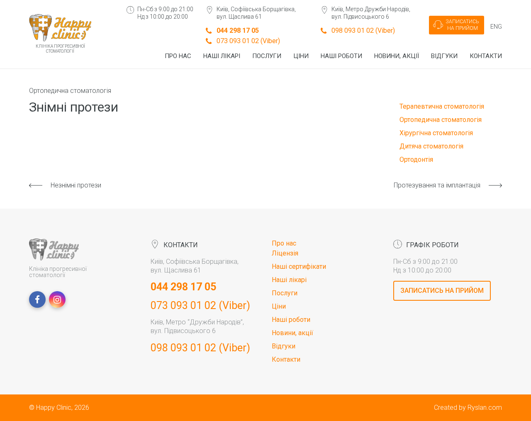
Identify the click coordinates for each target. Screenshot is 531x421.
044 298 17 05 (238, 30)
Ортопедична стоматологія (70, 91)
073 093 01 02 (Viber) (248, 41)
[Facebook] (37, 299)
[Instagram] (57, 299)
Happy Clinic (53, 407)
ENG (496, 26)
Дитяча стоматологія (431, 146)
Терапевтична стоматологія (441, 106)
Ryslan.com (485, 407)
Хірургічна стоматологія (436, 133)
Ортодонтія (416, 159)
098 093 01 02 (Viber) (363, 30)
